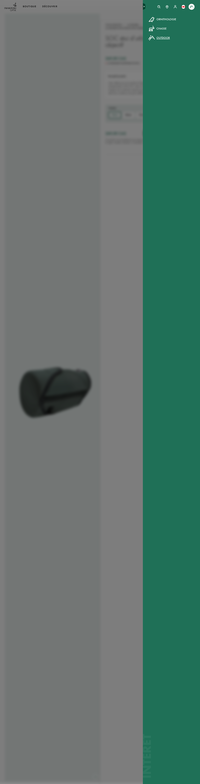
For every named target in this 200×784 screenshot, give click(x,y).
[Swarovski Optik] (10, 6)
